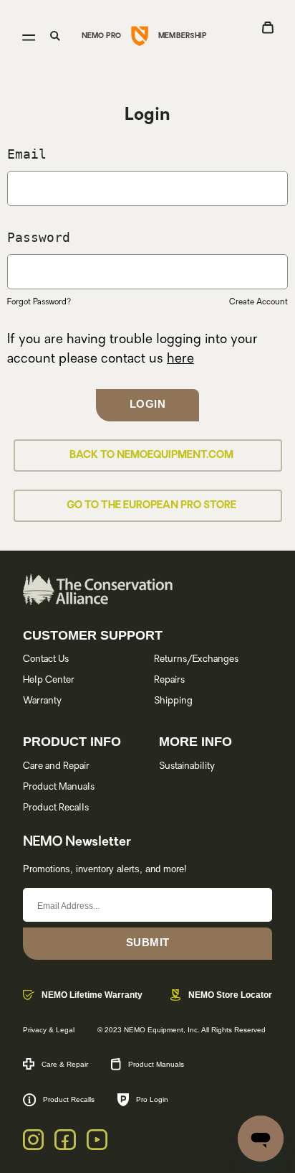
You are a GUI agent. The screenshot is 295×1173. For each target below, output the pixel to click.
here (180, 359)
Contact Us (46, 659)
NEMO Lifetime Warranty (92, 995)
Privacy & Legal (48, 1030)
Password (38, 237)
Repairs (169, 680)
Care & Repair (65, 1064)
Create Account (258, 303)
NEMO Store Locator (230, 995)
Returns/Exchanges (196, 659)
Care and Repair (56, 766)
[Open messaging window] (260, 1138)
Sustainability (187, 766)
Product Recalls (56, 808)
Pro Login (152, 1099)
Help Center (48, 680)
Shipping (173, 701)
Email (27, 154)
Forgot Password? (39, 303)
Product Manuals (59, 787)
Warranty (42, 701)
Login (148, 404)
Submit (148, 942)
